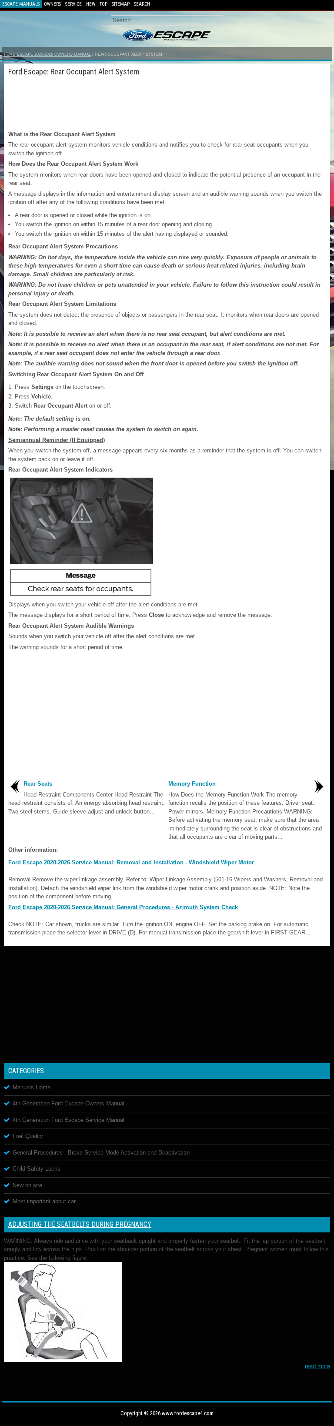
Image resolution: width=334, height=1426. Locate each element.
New (90, 4)
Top (103, 4)
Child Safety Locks (36, 1168)
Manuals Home (31, 1087)
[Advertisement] (167, 102)
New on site (27, 1185)
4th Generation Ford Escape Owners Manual (68, 1103)
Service (73, 4)
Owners (52, 4)
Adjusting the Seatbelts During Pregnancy (79, 1224)
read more (317, 1366)
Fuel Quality (28, 1136)
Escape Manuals (21, 4)
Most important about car (44, 1201)
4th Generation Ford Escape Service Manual (68, 1120)
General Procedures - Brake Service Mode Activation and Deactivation (101, 1152)
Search (142, 4)
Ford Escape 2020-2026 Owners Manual (47, 54)
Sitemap (121, 4)
